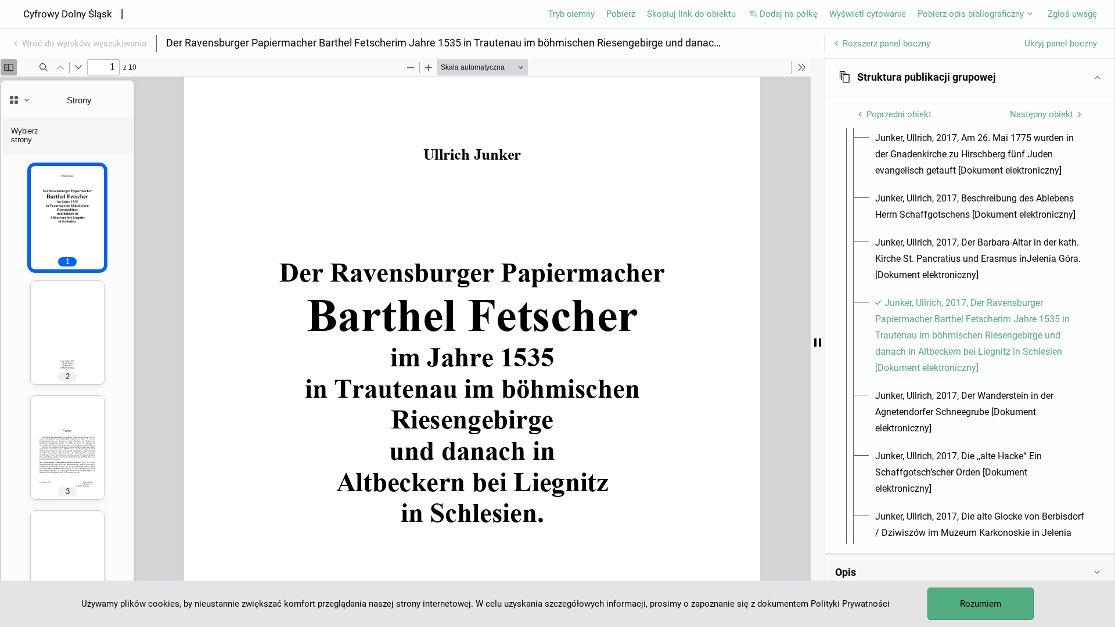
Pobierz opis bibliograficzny (971, 14)
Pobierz (620, 14)
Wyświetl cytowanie (867, 14)
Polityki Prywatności (850, 604)
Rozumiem (980, 604)
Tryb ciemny (571, 14)
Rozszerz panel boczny (886, 43)
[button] (969, 77)
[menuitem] (980, 154)
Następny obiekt (1041, 114)
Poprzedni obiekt (898, 114)
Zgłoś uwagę (1072, 14)
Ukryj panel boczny (1060, 43)
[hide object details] (818, 342)
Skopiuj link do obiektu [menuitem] (691, 14)
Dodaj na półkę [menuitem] (789, 14)
